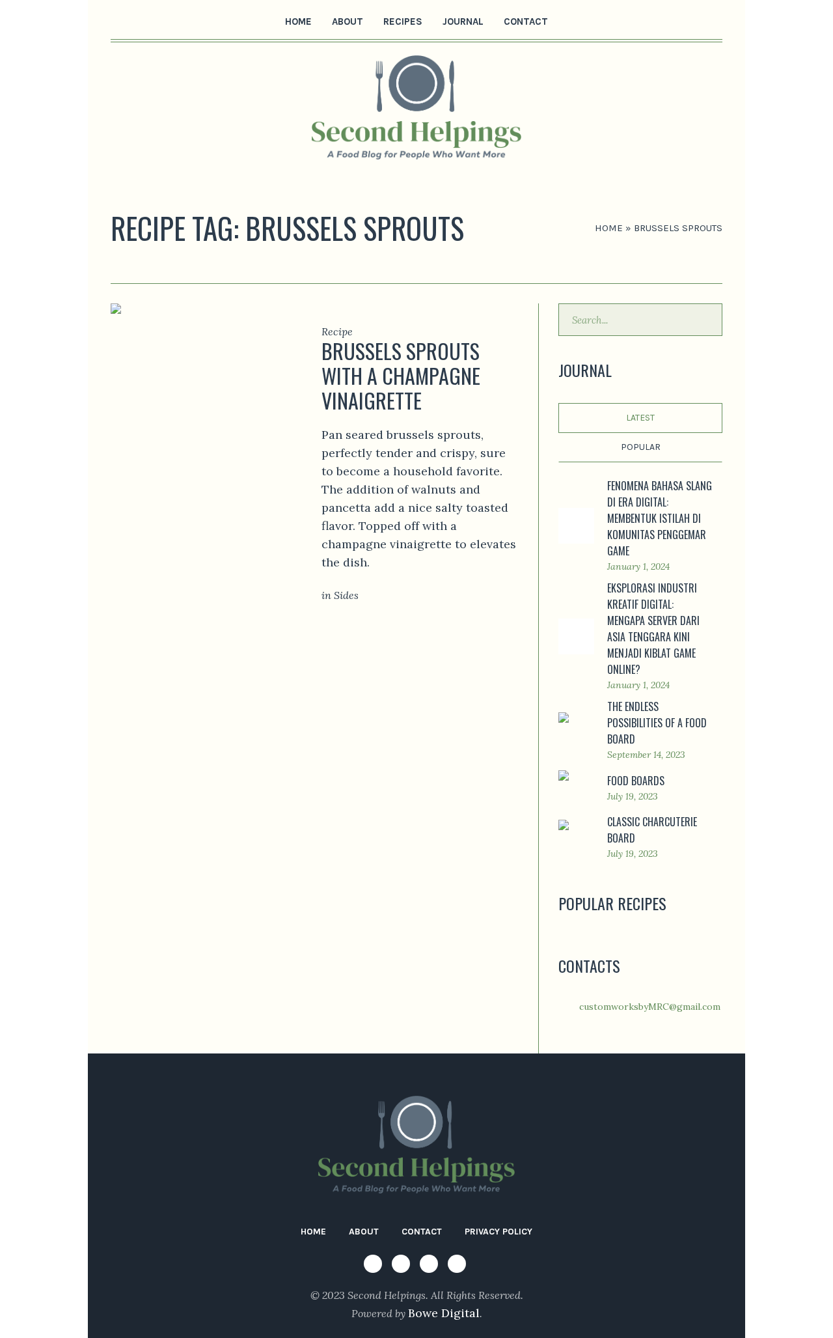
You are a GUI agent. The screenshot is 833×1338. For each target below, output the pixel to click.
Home (609, 228)
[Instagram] (139, 20)
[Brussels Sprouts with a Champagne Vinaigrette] (196, 367)
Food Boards (635, 780)
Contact (422, 1231)
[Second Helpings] (416, 1144)
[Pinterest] (159, 20)
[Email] (179, 20)
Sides (346, 595)
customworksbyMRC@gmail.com (649, 1006)
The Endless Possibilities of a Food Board (657, 723)
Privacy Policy (498, 1231)
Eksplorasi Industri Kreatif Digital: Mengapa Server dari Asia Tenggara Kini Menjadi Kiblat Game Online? (653, 628)
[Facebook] (119, 20)
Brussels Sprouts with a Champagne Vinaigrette (400, 375)
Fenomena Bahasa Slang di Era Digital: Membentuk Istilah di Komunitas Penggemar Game (659, 518)
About (364, 1231)
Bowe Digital (444, 1312)
